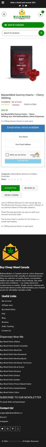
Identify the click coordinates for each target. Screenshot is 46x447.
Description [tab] (10, 188)
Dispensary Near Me (11, 336)
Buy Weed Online (8, 309)
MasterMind (16, 174)
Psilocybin (5, 176)
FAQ (3, 314)
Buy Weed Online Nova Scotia (12, 367)
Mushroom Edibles (29, 174)
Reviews (15, 105)
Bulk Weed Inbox (15, 441)
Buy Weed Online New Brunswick (13, 354)
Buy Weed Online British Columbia (14, 346)
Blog (3, 318)
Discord (3, 417)
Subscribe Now (23, 160)
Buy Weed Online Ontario (10, 375)
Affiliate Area (7, 305)
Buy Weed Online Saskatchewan (13, 388)
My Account (7, 301)
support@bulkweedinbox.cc (11, 413)
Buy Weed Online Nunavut (10, 371)
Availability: (6, 102)
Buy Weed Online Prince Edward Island (15, 384)
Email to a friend (30, 104)
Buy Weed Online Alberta (10, 342)
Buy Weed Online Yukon (9, 392)
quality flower (23, 278)
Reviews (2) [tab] (29, 188)
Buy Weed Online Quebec (10, 380)
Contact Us (6, 331)
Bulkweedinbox (28, 288)
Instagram (4, 421)
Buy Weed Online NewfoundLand (13, 359)
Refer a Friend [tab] (12, 195)
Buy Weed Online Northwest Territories (15, 363)
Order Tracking (8, 326)
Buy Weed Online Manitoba (11, 350)
